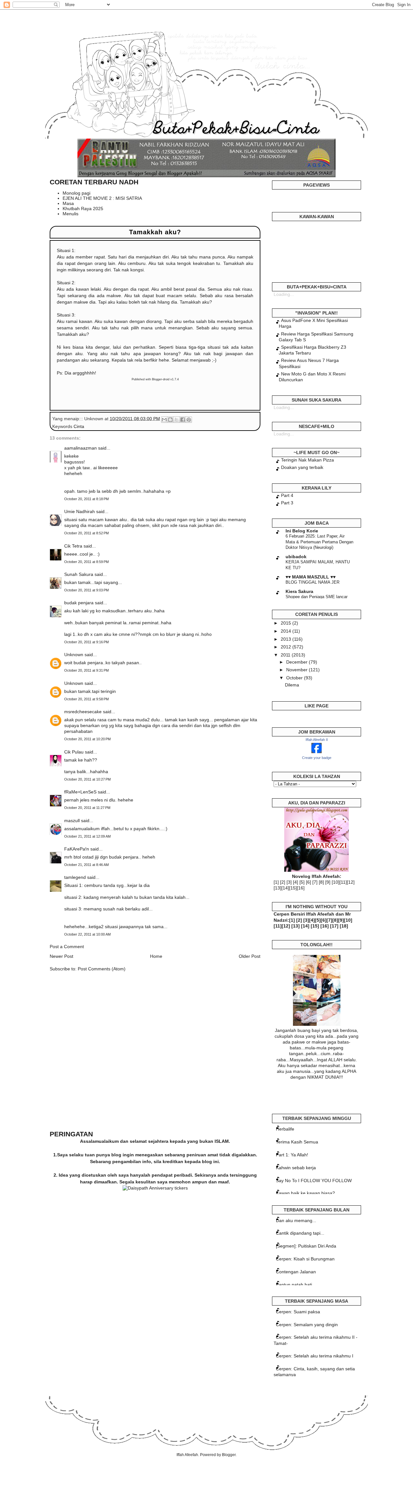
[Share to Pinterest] (189, 419)
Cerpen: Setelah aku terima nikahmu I (314, 1355)
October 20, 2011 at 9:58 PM (86, 699)
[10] (335, 882)
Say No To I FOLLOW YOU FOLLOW (314, 1180)
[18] (344, 925)
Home (156, 956)
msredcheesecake (83, 711)
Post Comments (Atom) (102, 968)
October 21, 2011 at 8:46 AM (86, 865)
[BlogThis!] (170, 419)
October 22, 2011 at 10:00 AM (87, 934)
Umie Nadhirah (79, 511)
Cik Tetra (73, 546)
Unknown (73, 654)
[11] (343, 882)
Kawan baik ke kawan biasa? (305, 1193)
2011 (286, 654)
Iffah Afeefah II (317, 740)
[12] (351, 882)
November (297, 669)
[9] (327, 882)
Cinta (79, 426)
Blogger (229, 1455)
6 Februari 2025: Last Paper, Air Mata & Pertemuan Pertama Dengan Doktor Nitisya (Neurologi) (319, 542)
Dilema (292, 684)
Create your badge (316, 758)
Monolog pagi (76, 193)
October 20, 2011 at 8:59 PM (86, 562)
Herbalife (285, 1129)
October (295, 677)
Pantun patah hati (294, 1284)
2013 (286, 639)
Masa (68, 203)
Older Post (249, 956)
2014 (286, 631)
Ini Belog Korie (302, 530)
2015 (286, 623)
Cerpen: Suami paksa (298, 1311)
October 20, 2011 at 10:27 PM (87, 779)
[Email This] (164, 419)
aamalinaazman (80, 448)
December (297, 662)
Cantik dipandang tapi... (300, 1233)
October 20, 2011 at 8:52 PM (86, 533)
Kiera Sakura (299, 591)
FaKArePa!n (76, 848)
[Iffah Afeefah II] (316, 751)
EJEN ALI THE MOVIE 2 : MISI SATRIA (102, 198)
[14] (285, 887)
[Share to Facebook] (182, 419)
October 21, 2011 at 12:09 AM (87, 836)
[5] (302, 882)
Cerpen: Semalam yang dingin (307, 1324)
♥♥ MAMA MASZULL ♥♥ (311, 576)
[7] (314, 882)
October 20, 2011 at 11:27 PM (87, 808)
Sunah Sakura (78, 574)
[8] (321, 882)
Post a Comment (67, 946)
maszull (72, 820)
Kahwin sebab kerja (296, 1167)
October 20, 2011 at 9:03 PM (86, 590)
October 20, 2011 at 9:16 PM (86, 642)
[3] (289, 882)
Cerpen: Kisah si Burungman (305, 1258)
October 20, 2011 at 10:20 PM (87, 739)
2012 (286, 646)
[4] (295, 882)
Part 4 (287, 495)
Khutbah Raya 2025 (83, 208)
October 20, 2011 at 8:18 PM (86, 499)
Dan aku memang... (296, 1220)
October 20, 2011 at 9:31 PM (86, 670)
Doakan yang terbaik (302, 467)
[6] (308, 882)
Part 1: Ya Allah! (292, 1154)
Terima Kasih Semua (297, 1141)
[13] (277, 887)
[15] (293, 887)
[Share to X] (176, 419)
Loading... (284, 294)
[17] (334, 925)
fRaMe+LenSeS (80, 791)
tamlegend (75, 877)
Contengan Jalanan (296, 1271)
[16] (301, 887)
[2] (282, 882)
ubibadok (296, 556)
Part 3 (287, 502)
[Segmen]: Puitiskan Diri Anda (306, 1246)
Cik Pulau (74, 751)
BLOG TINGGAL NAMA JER (312, 582)
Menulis (70, 213)
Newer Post (61, 956)
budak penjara (79, 602)
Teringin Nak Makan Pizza (307, 459)
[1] (276, 882)
